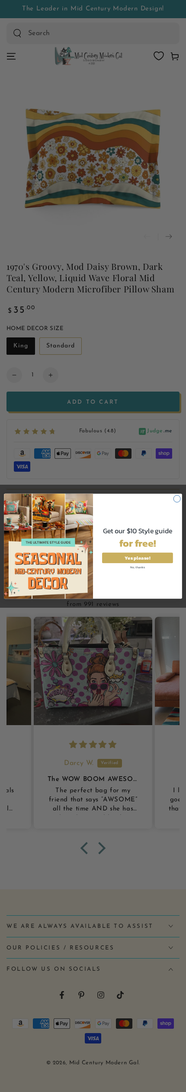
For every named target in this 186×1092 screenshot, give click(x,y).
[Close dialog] (176, 498)
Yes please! (137, 557)
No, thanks (137, 566)
